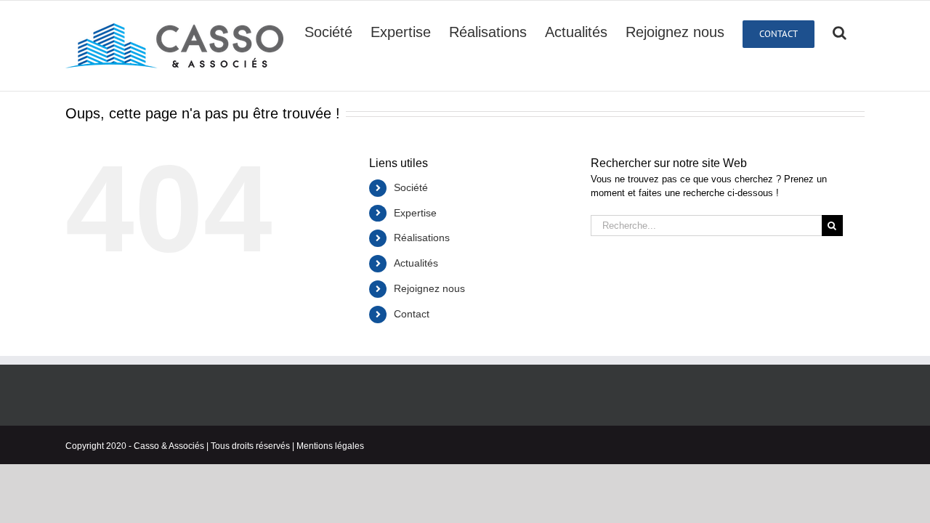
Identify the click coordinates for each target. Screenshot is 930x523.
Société (411, 187)
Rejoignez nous (429, 288)
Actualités (416, 263)
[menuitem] (328, 31)
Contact (411, 314)
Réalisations (422, 237)
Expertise (415, 213)
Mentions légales (330, 446)
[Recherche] (839, 31)
